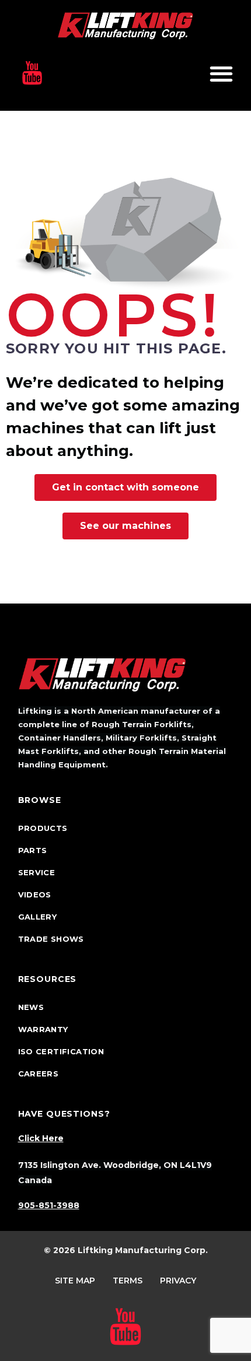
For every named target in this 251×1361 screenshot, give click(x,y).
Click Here (41, 1138)
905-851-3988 (48, 1205)
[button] (221, 73)
